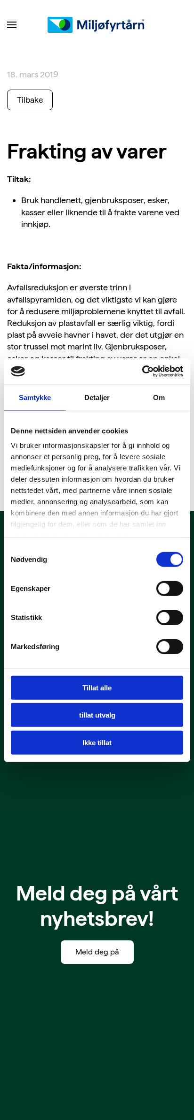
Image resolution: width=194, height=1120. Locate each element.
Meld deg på (97, 951)
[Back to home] (97, 25)
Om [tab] (159, 397)
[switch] (169, 588)
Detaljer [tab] (97, 397)
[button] (11, 25)
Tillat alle (97, 687)
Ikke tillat (97, 742)
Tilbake (30, 100)
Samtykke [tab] (35, 397)
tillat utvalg (97, 715)
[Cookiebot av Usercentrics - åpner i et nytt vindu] (142, 371)
